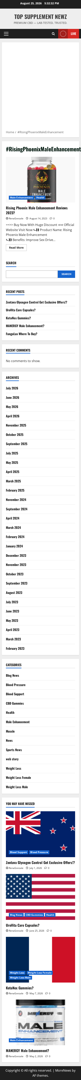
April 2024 (12, 518)
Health (40, 197)
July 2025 (12, 453)
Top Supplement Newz (40, 16)
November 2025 (16, 425)
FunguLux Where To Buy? (21, 333)
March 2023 (13, 639)
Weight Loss (13, 768)
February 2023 (15, 648)
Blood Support (15, 694)
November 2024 (16, 499)
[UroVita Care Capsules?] (40, 897)
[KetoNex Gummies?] (40, 960)
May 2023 (12, 620)
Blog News (12, 675)
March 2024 (13, 527)
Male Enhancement (21, 197)
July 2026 (12, 388)
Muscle (10, 731)
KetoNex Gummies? (18, 318)
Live (73, 33)
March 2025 (13, 481)
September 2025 (16, 443)
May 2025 (12, 462)
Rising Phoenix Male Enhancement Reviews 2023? (40, 180)
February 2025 (15, 490)
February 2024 (15, 536)
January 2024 (14, 546)
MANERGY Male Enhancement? (25, 325)
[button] (6, 34)
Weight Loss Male (17, 787)
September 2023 (16, 583)
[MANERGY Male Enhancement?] (40, 1022)
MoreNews (63, 1070)
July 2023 (12, 602)
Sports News (14, 749)
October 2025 (14, 434)
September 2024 (16, 509)
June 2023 (12, 611)
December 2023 (16, 555)
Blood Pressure (16, 684)
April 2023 (12, 629)
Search (11, 263)
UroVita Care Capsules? (21, 310)
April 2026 (12, 416)
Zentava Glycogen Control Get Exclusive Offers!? (36, 302)
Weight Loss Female (18, 777)
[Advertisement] (40, 87)
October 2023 (14, 574)
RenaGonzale (16, 218)
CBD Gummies (15, 703)
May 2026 (12, 406)
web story (12, 759)
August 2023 (14, 592)
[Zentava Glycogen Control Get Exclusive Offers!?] (40, 834)
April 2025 (12, 471)
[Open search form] (53, 33)
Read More (18, 248)
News (9, 740)
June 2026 (12, 397)
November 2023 (16, 564)
